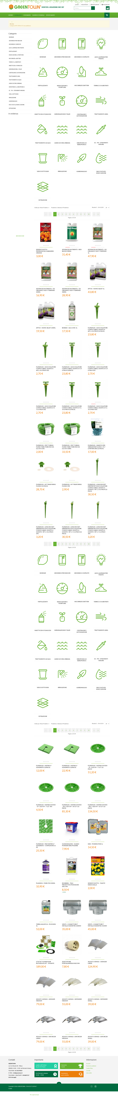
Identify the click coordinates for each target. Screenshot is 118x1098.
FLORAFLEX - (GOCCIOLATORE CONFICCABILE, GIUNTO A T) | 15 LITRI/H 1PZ (98, 407)
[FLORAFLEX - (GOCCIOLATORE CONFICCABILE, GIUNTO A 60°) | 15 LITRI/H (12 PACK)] (98, 311)
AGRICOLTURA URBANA (62, 659)
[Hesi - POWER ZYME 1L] (98, 827)
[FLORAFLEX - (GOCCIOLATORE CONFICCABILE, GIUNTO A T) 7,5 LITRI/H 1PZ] (46, 389)
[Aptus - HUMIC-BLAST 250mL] (46, 311)
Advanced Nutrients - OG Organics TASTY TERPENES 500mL (71, 290)
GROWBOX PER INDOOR (62, 57)
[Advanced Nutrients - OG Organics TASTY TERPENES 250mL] (46, 272)
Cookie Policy (89, 1068)
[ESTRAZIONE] (42, 702)
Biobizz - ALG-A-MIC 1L (69, 328)
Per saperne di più (34, 1094)
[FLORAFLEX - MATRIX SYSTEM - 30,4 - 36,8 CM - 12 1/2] (98, 788)
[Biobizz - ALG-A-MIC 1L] (72, 311)
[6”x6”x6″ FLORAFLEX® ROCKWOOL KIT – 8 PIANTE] (46, 945)
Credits (10, 1088)
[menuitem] (11, 15)
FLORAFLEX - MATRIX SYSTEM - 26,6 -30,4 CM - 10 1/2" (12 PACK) (71, 806)
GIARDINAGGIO (82, 171)
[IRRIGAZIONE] (62, 674)
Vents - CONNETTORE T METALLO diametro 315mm (97, 925)
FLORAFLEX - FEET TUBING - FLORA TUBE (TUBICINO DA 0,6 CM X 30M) (71, 446)
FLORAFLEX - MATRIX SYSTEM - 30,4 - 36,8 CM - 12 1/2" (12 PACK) (97, 806)
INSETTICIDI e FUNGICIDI (43, 114)
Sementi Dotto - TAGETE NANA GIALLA (96, 884)
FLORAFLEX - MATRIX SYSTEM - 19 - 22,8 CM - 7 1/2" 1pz (46, 805)
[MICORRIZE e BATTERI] (81, 72)
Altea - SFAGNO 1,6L (38, 153)
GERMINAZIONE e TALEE (62, 114)
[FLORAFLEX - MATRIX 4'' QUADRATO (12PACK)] (46, 749)
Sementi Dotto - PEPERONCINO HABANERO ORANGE (45, 251)
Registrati (84, 4)
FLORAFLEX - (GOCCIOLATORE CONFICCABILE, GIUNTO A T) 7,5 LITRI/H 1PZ (46, 407)
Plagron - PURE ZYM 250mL (45, 883)
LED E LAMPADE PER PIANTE (101, 57)
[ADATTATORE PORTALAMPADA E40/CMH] (72, 945)
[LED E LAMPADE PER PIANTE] (101, 43)
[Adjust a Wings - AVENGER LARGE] (98, 945)
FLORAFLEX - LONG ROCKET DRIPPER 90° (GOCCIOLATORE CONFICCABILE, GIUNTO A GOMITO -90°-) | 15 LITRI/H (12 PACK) (97, 488)
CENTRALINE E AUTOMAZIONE (82, 115)
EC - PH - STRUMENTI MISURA (101, 143)
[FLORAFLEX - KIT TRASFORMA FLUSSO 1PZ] (72, 467)
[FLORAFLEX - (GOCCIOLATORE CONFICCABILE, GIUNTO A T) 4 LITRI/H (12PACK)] (72, 350)
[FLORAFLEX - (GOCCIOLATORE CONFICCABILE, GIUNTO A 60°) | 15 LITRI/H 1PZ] (46, 350)
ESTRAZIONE (43, 716)
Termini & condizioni (91, 1066)
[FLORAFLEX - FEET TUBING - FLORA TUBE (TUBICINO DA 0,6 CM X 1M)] (46, 428)
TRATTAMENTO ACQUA (43, 659)
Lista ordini (89, 1073)
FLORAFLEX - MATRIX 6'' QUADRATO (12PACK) (70, 766)
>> (98, 214)
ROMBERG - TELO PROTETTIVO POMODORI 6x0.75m (70, 884)
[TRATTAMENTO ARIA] (101, 100)
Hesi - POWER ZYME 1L (95, 844)
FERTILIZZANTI (43, 85)
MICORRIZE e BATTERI (81, 85)
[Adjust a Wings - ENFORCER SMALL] (98, 1020)
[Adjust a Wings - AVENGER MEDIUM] (46, 982)
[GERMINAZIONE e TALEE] (62, 100)
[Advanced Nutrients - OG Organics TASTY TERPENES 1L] (98, 232)
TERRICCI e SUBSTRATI (101, 85)
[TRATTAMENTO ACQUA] (42, 645)
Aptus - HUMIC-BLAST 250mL (46, 328)
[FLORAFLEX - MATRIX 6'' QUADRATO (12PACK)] (72, 749)
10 (88, 214)
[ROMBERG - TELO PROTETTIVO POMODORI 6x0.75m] (72, 866)
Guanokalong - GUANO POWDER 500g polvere (70, 844)
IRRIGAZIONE (62, 687)
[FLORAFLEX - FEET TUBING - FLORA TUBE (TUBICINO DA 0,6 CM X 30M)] (72, 428)
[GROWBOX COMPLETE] (81, 43)
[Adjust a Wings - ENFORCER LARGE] (46, 1020)
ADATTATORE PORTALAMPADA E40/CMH (71, 962)
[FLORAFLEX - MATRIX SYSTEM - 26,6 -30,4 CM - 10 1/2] (72, 788)
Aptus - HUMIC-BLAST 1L (96, 288)
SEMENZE (43, 57)
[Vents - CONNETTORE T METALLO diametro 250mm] (72, 907)
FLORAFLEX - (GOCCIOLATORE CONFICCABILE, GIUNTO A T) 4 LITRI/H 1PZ (98, 368)
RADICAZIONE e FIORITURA (62, 86)
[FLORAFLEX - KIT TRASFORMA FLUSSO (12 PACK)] (46, 467)
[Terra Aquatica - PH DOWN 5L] (46, 907)
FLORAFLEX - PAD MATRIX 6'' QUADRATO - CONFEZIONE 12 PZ (46, 845)
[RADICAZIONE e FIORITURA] (62, 72)
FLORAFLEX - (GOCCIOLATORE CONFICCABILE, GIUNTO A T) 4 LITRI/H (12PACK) (72, 368)
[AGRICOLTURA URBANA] (62, 645)
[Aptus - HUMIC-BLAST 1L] (98, 272)
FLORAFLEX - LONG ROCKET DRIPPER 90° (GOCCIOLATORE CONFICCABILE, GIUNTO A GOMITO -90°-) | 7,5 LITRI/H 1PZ (97, 530)
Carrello (88, 1070)
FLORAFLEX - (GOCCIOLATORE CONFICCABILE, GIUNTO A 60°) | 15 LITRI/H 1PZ (46, 368)
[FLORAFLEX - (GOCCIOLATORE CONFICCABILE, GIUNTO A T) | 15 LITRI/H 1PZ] (98, 389)
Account (88, 1063)
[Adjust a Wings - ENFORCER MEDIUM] (72, 1020)
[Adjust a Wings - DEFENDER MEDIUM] (72, 982)
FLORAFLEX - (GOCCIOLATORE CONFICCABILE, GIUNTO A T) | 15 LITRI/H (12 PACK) (72, 407)
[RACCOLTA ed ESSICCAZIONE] (101, 158)
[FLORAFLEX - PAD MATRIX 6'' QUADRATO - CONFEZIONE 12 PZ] (46, 827)
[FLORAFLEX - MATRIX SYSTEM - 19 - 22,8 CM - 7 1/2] (98, 749)
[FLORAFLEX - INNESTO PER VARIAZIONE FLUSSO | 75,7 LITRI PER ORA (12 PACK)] (98, 428)
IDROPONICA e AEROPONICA (82, 143)
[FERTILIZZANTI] (42, 72)
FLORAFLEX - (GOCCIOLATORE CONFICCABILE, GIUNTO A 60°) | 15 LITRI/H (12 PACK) (98, 329)
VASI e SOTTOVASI (43, 687)
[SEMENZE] (42, 43)
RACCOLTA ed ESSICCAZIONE (101, 172)
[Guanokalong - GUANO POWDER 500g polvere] (72, 827)
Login (77, 4)
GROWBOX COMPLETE (81, 57)
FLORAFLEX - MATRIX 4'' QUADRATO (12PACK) (44, 766)
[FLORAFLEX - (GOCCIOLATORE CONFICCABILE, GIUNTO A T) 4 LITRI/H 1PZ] (98, 350)
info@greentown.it (17, 1073)
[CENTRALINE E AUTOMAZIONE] (81, 101)
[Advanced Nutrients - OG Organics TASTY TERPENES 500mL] (72, 272)
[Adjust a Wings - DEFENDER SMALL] (98, 982)
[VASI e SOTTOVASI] (42, 674)
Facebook (106, 4)
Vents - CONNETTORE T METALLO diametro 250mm (71, 925)
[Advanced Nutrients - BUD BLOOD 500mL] (72, 232)
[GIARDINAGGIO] (81, 158)
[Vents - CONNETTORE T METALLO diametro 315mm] (98, 907)
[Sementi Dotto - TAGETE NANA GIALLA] (98, 866)
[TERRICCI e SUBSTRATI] (101, 72)
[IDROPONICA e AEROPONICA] (81, 129)
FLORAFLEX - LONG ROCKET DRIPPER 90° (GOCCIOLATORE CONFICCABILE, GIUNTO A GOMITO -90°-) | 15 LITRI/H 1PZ (46, 530)
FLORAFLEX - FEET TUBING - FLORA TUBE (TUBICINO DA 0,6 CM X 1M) (45, 446)
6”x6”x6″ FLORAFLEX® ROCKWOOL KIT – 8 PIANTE (45, 962)
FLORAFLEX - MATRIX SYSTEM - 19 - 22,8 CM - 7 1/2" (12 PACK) (97, 767)
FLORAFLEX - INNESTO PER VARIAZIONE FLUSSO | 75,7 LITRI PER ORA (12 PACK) (96, 446)
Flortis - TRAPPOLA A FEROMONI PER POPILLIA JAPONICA (38, 231)
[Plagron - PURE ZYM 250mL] (46, 866)
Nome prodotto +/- (44, 723)
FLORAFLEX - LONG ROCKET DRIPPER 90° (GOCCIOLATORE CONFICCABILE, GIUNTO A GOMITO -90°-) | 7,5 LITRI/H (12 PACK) (72, 530)
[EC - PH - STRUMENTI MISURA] (101, 129)
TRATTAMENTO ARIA (101, 114)
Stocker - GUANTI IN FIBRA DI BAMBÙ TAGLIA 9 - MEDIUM (38, 192)
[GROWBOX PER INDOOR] (62, 43)
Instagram (95, 4)
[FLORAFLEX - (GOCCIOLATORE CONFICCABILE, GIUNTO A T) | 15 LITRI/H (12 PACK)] (72, 389)
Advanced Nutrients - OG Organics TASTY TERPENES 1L (97, 251)
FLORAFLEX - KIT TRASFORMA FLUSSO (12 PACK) (46, 485)
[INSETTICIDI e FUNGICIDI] (42, 100)
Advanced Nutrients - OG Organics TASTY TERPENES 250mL (45, 290)
